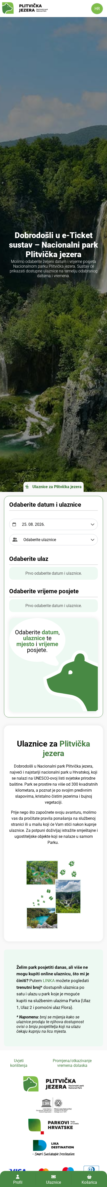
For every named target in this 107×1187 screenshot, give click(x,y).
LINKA (49, 980)
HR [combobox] (97, 8)
